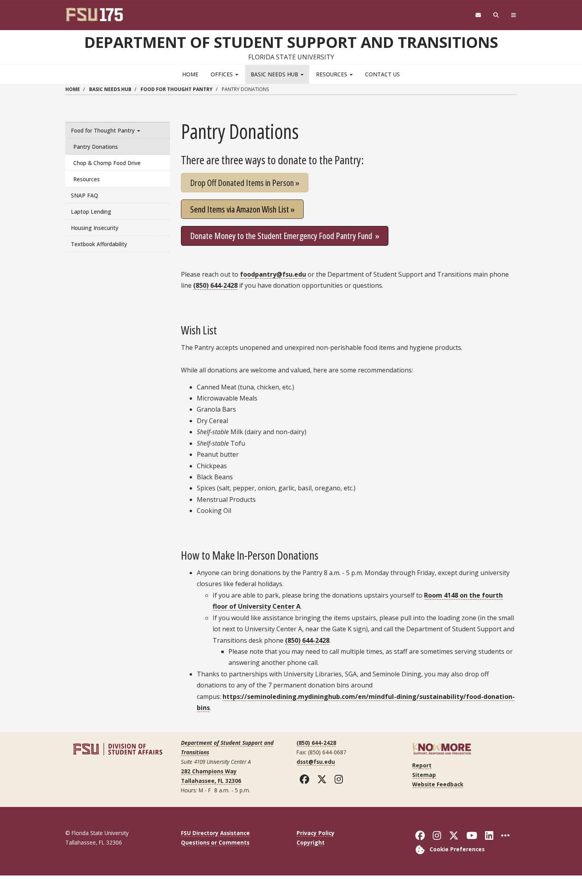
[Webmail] (478, 15)
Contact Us (382, 74)
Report (422, 765)
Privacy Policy (316, 833)
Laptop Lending (91, 211)
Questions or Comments (215, 842)
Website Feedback (437, 784)
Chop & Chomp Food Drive (107, 163)
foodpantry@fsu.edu (273, 274)
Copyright (311, 842)
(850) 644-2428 (215, 285)
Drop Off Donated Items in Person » (244, 182)
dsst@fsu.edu (316, 761)
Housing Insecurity (94, 228)
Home (190, 74)
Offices (222, 74)
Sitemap (424, 774)
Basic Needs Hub (275, 74)
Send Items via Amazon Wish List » (242, 209)
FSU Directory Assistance (215, 833)
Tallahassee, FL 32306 (211, 780)
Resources (332, 74)
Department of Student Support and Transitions (291, 42)
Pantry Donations (95, 146)
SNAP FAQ (84, 195)
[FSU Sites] (513, 15)
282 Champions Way (209, 771)
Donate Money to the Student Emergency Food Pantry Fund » (284, 235)
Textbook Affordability (99, 244)
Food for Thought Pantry (177, 89)
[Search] (496, 15)
